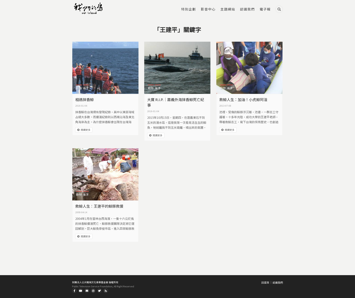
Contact (87, 290)
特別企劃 (188, 9)
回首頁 (265, 282)
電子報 (265, 9)
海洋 (86, 88)
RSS (106, 290)
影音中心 (208, 9)
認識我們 (247, 9)
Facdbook (74, 290)
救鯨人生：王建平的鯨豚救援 (99, 206)
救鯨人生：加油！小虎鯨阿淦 (243, 99)
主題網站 (227, 9)
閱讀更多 (85, 129)
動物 (79, 88)
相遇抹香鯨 (84, 99)
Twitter (99, 290)
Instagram (93, 290)
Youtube (80, 290)
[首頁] (88, 8)
